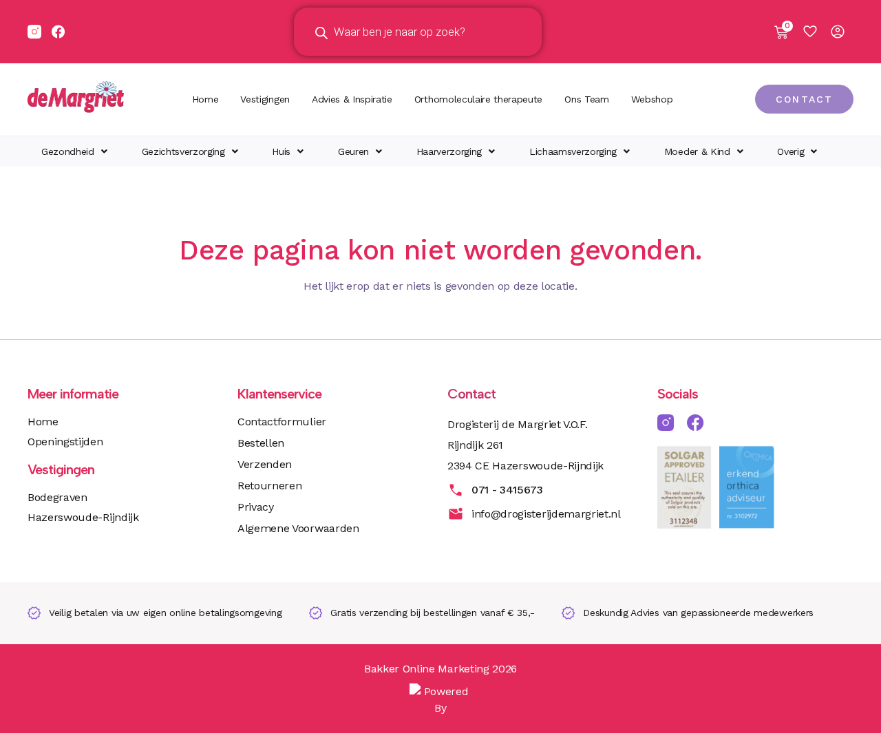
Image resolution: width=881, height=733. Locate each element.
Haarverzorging (449, 151)
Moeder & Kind (697, 151)
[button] (74, 151)
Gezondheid (67, 151)
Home (205, 99)
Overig (790, 151)
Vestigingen (264, 99)
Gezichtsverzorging (183, 151)
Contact (471, 393)
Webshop (652, 99)
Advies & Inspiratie (352, 99)
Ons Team (586, 99)
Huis (281, 151)
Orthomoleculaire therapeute (478, 99)
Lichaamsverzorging (573, 151)
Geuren (353, 151)
